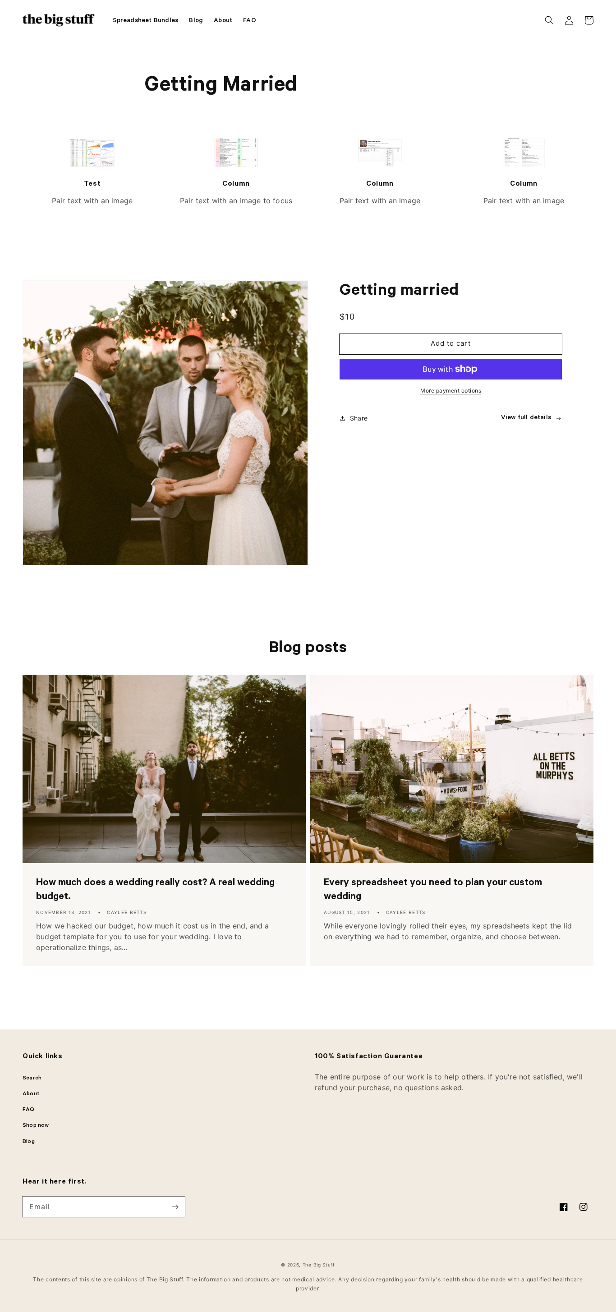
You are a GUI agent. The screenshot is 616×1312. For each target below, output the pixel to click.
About (31, 1094)
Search (32, 1078)
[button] (549, 20)
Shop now (36, 1126)
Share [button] (359, 418)
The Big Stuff (319, 1264)
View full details (526, 418)
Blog (29, 1142)
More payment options (450, 390)
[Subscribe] (175, 1206)
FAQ (29, 1110)
